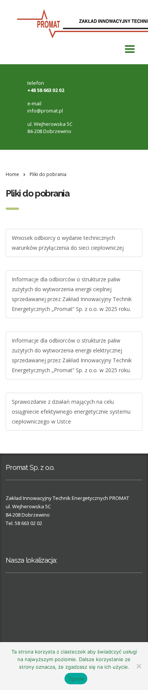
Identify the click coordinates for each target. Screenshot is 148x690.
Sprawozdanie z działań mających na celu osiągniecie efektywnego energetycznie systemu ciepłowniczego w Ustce (71, 411)
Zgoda (75, 679)
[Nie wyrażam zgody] (138, 666)
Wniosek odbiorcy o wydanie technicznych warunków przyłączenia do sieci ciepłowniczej (68, 242)
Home (12, 174)
